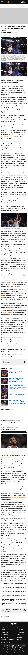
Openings (19, 627)
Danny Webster (7, 32)
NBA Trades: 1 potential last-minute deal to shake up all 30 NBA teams (13, 600)
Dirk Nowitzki (11, 284)
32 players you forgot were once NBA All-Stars (14, 584)
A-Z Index (19, 639)
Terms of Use (20, 634)
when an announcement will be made (11, 457)
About (2, 627)
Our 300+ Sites (21, 629)
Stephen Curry (5, 136)
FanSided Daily (5, 632)
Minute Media (8, 645)
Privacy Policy (4, 634)
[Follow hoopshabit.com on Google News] (25, 362)
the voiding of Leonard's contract (18, 497)
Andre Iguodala (21, 276)
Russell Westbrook (6, 105)
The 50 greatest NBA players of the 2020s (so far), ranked (14, 596)
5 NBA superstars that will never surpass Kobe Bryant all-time (14, 604)
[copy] (10, 35)
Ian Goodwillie (6, 429)
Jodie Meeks (14, 112)
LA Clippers (7, 616)
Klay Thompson (14, 136)
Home (2, 409)
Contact (3, 629)
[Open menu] (2, 2)
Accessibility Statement (7, 639)
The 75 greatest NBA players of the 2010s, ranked (14, 592)
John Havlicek (8, 312)
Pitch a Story (20, 632)
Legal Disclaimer (21, 637)
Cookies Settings (5, 642)
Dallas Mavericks (9, 409)
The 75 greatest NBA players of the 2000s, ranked (14, 588)
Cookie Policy (4, 637)
